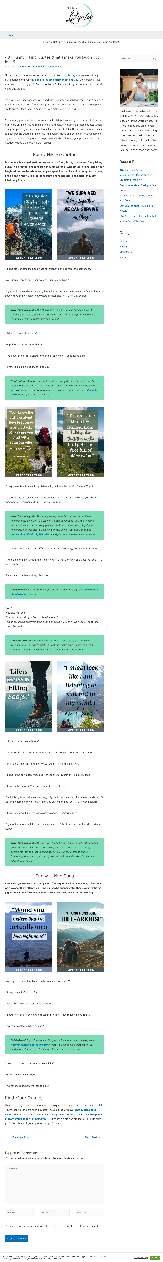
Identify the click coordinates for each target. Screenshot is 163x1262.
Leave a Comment (15, 66)
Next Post (92, 1137)
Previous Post (19, 1137)
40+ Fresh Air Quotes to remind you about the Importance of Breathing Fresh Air (138, 175)
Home (11, 35)
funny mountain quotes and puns (30, 1044)
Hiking (31, 66)
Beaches (125, 241)
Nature (123, 257)
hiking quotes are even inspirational (53, 79)
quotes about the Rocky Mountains (31, 534)
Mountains (126, 252)
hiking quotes (76, 75)
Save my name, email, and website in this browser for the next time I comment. (54, 1226)
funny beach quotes (62, 1114)
